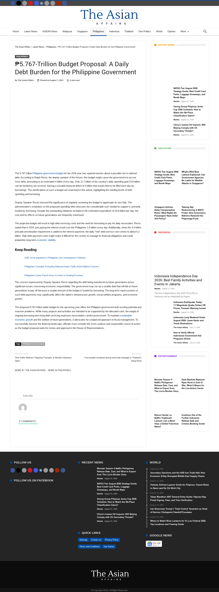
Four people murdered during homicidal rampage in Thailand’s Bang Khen (113, 357)
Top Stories (109, 546)
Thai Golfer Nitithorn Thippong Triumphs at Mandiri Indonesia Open (43, 357)
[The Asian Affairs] (109, 7)
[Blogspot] (52, 3)
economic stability (46, 240)
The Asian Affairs (26, 80)
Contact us (96, 540)
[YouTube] (30, 3)
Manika (160, 81)
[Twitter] (18, 3)
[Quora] (58, 3)
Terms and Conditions (90, 546)
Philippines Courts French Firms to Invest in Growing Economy (54, 275)
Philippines (22, 56)
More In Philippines (59, 370)
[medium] (24, 3)
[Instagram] (36, 3)
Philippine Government (33, 344)
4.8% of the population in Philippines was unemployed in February (55, 258)
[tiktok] (46, 3)
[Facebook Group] (64, 3)
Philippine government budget (48, 173)
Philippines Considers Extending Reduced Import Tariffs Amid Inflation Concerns (62, 266)
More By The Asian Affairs (30, 370)
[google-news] (42, 3)
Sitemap (83, 540)
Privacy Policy (111, 540)
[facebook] (12, 3)
